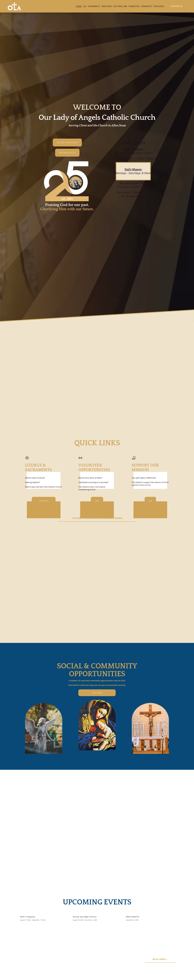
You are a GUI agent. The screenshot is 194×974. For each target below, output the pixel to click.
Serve (97, 501)
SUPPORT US (176, 6)
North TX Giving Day (27, 917)
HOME (78, 6)
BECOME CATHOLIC (67, 152)
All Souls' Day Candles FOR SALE (85, 917)
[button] (172, 909)
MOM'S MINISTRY (132, 917)
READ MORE (97, 693)
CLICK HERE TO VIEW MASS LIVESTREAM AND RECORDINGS (97, 518)
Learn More (43, 501)
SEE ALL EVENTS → (160, 959)
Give (150, 501)
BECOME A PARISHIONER (67, 142)
